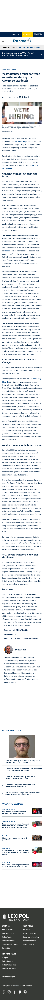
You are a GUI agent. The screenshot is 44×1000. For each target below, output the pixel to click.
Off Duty (4, 836)
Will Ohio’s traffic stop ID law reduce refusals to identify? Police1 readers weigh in (22, 794)
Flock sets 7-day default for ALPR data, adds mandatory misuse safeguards (22, 785)
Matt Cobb (24, 97)
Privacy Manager (8, 977)
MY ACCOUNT (27, 34)
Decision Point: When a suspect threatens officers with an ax (14, 812)
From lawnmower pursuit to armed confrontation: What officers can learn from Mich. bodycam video (15, 826)
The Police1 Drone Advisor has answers (18, 54)
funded (7, 251)
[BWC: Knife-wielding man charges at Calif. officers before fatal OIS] (37, 864)
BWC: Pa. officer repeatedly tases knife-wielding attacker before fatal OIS (20, 778)
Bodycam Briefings (8, 809)
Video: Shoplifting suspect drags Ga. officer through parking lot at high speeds (16, 852)
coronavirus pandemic (24, 142)
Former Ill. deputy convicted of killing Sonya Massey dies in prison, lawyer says (22, 761)
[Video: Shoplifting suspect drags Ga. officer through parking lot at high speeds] (37, 850)
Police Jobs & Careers (9, 69)
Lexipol (16, 986)
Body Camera (6, 848)
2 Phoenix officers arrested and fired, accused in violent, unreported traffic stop (23, 769)
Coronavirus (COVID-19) (12, 634)
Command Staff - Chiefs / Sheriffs (16, 630)
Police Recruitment (31, 638)
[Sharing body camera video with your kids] (37, 838)
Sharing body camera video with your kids (14, 839)
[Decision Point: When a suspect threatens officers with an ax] (37, 811)
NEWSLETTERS (16, 34)
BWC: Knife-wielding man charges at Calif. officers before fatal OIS (15, 865)
